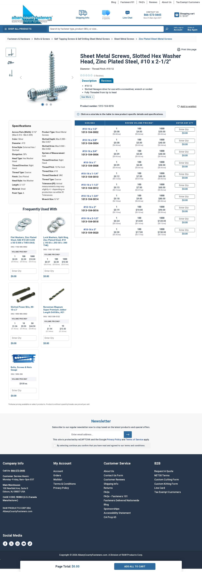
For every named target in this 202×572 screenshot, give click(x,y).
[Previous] (21, 77)
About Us (166, 2)
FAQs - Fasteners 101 (116, 496)
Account (58, 471)
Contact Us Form (113, 475)
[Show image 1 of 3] (42, 104)
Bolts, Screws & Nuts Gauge (21, 368)
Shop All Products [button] (19, 29)
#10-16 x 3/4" (89, 151)
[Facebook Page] (5, 543)
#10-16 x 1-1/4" (89, 173)
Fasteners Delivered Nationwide (121, 500)
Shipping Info (111, 483)
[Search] (167, 29)
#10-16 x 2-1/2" (89, 218)
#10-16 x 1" (90, 162)
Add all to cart (134, 566)
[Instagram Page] (17, 543)
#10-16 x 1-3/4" (89, 196)
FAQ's (142, 2)
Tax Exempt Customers (188, 2)
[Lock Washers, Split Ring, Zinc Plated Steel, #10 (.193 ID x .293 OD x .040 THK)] (56, 225)
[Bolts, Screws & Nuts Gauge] (23, 358)
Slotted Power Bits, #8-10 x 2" (22, 308)
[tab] (89, 80)
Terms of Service (134, 439)
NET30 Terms (162, 475)
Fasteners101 (127, 2)
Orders (57, 475)
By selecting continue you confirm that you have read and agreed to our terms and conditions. (101, 445)
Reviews (153, 2)
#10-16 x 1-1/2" (89, 184)
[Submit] (128, 434)
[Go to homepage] (32, 14)
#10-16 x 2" (90, 207)
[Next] (72, 77)
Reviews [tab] (106, 80)
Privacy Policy (114, 439)
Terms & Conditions (64, 483)
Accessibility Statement (117, 513)
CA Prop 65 (110, 517)
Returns (108, 488)
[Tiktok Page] (29, 543)
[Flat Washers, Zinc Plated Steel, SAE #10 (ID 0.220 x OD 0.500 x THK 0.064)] (23, 225)
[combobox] (106, 29)
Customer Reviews (114, 479)
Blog (113, 2)
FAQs (107, 492)
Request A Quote (163, 471)
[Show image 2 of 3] (47, 104)
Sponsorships (111, 508)
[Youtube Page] (23, 543)
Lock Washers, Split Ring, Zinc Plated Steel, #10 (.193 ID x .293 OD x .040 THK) (55, 241)
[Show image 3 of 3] (51, 104)
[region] (40, 77)
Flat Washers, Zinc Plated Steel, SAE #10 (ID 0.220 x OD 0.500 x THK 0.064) (23, 240)
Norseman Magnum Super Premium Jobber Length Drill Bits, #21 (54, 310)
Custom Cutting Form (166, 479)
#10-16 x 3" (90, 229)
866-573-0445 (152, 14)
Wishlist (57, 479)
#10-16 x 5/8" (89, 140)
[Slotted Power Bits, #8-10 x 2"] (23, 294)
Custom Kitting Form (166, 483)
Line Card (159, 488)
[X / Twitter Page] (11, 543)
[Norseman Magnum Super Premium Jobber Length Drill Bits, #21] (56, 294)
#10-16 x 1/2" (89, 129)
